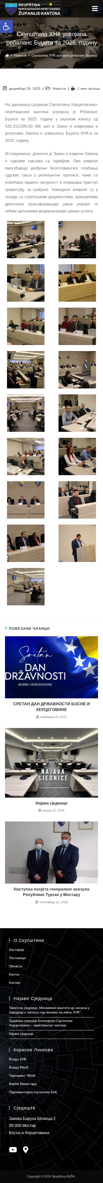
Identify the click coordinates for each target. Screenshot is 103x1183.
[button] (6, 26)
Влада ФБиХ (18, 1067)
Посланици (17, 958)
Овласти (15, 966)
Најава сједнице (52, 803)
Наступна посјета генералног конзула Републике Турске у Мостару (51, 892)
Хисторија (16, 950)
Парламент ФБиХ (22, 1076)
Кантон (14, 974)
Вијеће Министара (22, 1084)
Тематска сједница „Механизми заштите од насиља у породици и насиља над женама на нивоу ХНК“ (49, 1010)
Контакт (15, 983)
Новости (59, 89)
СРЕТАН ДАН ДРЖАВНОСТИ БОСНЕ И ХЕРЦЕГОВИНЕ (51, 707)
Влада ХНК (17, 1059)
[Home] (7, 55)
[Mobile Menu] (95, 8)
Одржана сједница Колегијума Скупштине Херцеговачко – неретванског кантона (40, 1023)
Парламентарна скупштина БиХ (33, 1092)
